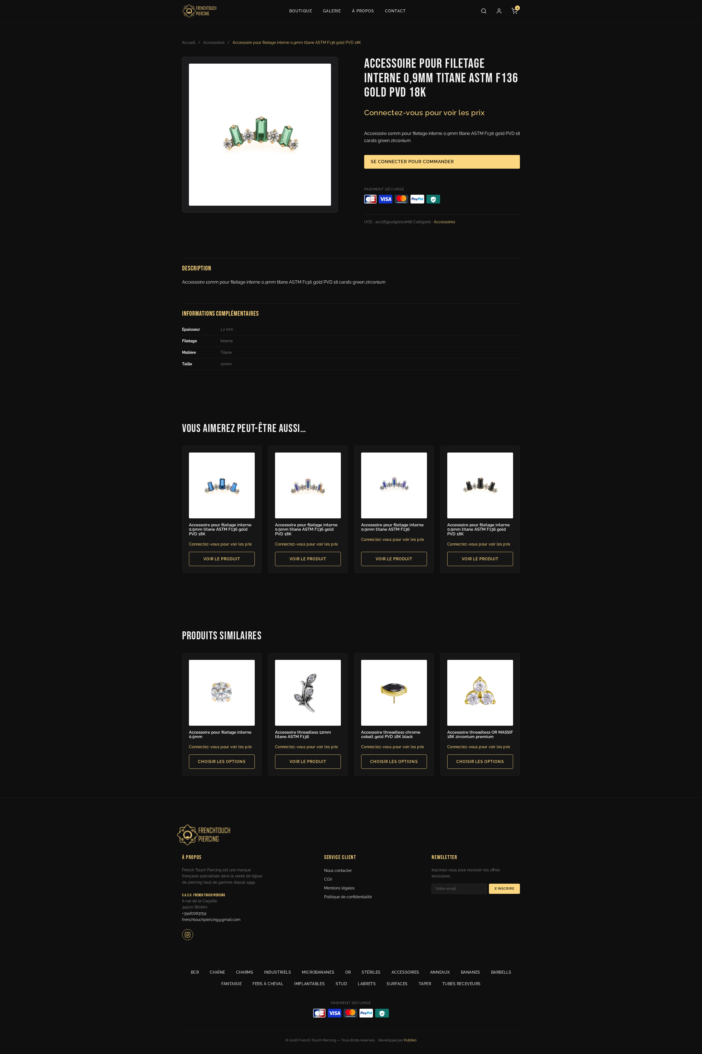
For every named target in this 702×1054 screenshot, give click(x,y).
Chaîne (217, 972)
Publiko (410, 1040)
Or (348, 972)
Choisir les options (221, 761)
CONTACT (395, 11)
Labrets (367, 984)
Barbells (501, 972)
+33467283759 (194, 913)
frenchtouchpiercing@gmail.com (211, 919)
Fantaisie (231, 984)
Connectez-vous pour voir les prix (424, 112)
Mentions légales (339, 888)
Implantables (309, 984)
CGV (328, 879)
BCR (195, 972)
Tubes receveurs (461, 984)
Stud (341, 984)
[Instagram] (187, 934)
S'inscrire (504, 889)
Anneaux (440, 972)
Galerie (332, 11)
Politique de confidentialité (348, 897)
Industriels (277, 972)
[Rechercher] (483, 10)
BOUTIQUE (300, 11)
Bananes (470, 972)
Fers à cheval (268, 984)
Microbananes (318, 972)
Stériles (371, 972)
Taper (425, 984)
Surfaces (397, 984)
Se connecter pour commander (412, 161)
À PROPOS (363, 11)
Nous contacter (338, 870)
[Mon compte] (499, 10)
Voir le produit (221, 559)
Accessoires (214, 42)
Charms (244, 972)
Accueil (188, 42)
